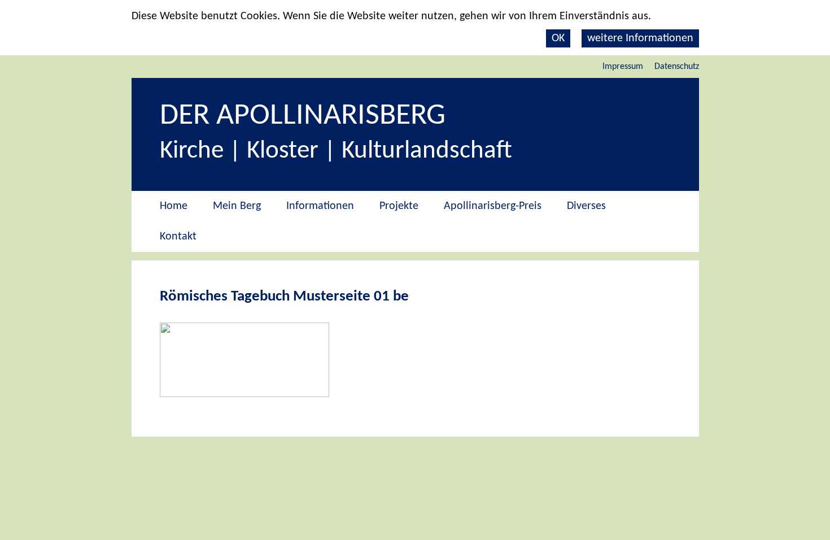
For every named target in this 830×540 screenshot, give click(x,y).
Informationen (320, 206)
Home (173, 206)
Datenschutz (676, 66)
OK (558, 38)
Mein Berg (237, 206)
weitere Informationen (640, 38)
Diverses (586, 206)
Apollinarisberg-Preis (492, 206)
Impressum (622, 66)
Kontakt (178, 236)
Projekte (398, 206)
